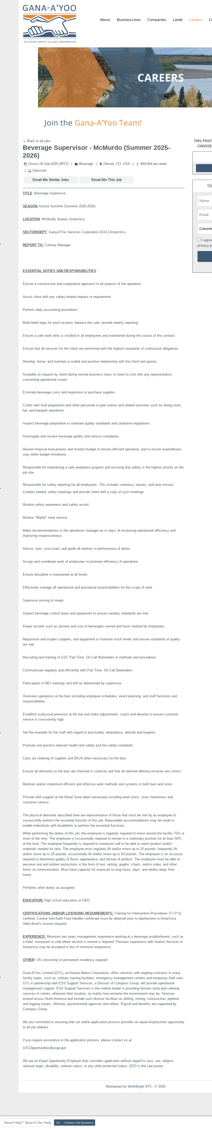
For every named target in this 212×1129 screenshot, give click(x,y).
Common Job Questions (78, 1122)
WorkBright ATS (140, 1086)
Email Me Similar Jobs (51, 180)
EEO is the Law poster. (146, 1066)
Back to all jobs (38, 141)
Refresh (180, 1086)
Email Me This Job (107, 180)
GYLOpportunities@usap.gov (44, 1048)
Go (58, 1122)
